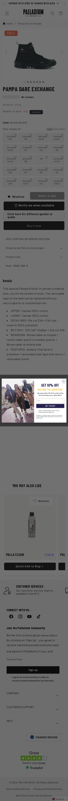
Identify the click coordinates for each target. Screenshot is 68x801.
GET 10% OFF (50, 405)
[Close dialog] (64, 381)
